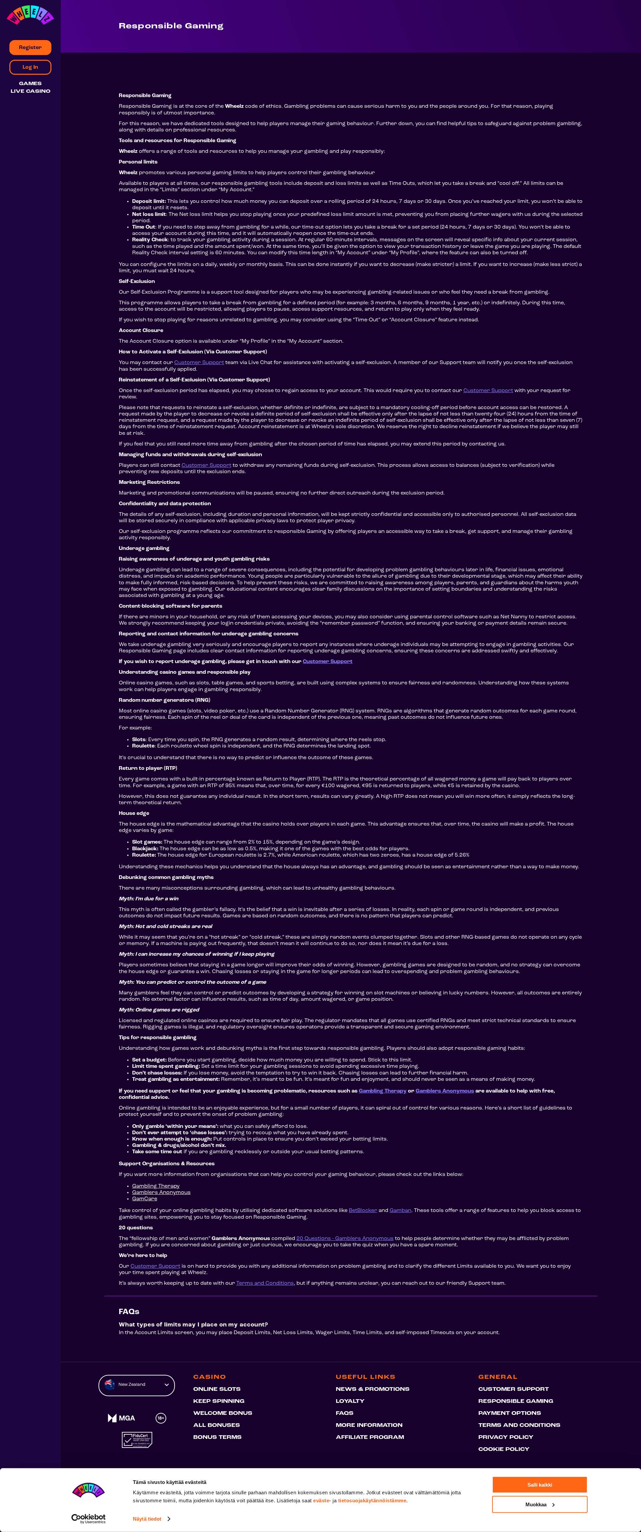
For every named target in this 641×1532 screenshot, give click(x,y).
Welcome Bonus (222, 1413)
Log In (30, 67)
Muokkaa (536, 1504)
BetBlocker (363, 1210)
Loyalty (350, 1401)
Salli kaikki (539, 1485)
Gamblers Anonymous (445, 1091)
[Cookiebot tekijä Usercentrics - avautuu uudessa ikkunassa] (88, 1519)
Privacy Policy (505, 1437)
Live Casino (30, 91)
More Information (369, 1425)
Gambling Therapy (383, 1091)
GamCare (144, 1199)
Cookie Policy (503, 1449)
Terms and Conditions (265, 1283)
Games (30, 83)
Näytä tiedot (147, 1519)
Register (30, 47)
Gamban (400, 1210)
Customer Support (199, 362)
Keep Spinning (218, 1401)
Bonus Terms (217, 1437)
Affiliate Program (370, 1437)
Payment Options (509, 1413)
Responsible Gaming (515, 1401)
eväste (321, 1500)
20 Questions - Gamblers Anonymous (345, 1238)
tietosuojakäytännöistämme (372, 1500)
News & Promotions (373, 1389)
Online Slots (217, 1389)
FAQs (345, 1413)
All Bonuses (216, 1425)
